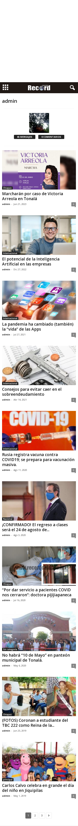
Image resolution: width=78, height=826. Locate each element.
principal (7, 779)
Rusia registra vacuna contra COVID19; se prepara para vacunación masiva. (38, 459)
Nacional (7, 518)
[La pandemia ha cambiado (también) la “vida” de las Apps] (39, 300)
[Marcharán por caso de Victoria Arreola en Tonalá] (39, 170)
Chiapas (7, 187)
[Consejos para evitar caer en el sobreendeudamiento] (39, 365)
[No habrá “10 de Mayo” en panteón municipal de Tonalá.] (39, 631)
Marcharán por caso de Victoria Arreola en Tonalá (32, 196)
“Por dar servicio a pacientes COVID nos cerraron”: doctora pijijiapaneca (36, 592)
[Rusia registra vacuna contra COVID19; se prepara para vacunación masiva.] (39, 430)
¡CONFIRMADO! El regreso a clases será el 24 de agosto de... (35, 527)
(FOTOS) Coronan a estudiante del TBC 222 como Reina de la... (35, 723)
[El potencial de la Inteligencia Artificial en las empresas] (39, 235)
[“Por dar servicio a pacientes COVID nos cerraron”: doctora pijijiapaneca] (39, 566)
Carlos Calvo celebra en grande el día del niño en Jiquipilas (38, 788)
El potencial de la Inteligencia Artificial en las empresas (30, 261)
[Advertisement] (39, 41)
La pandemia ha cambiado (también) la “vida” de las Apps (37, 326)
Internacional (10, 253)
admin (6, 204)
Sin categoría (10, 649)
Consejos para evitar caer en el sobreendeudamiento (32, 392)
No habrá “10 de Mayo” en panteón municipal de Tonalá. (36, 657)
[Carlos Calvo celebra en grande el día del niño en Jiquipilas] (39, 761)
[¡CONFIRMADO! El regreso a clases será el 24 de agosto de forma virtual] (39, 501)
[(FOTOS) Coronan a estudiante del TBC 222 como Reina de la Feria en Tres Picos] (39, 696)
